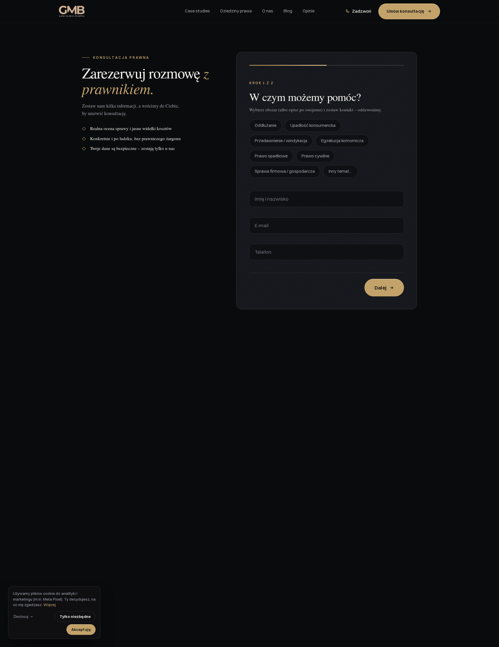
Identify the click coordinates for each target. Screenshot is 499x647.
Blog (288, 11)
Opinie (308, 11)
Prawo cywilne (315, 156)
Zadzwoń (361, 11)
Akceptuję (81, 629)
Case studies (197, 11)
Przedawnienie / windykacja (281, 140)
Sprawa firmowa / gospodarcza (285, 171)
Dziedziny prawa (236, 11)
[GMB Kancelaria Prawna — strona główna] (122, 11)
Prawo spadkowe (271, 156)
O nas (267, 11)
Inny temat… (340, 171)
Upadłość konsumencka (313, 125)
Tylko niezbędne (75, 616)
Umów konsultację (405, 11)
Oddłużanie (265, 125)
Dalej (380, 288)
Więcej (49, 604)
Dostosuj (21, 616)
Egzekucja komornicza (342, 140)
